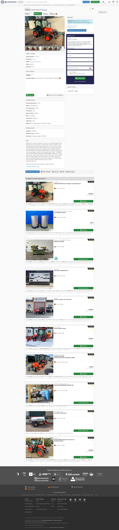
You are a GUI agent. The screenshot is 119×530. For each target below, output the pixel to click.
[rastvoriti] (59, 208)
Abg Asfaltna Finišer (76, 494)
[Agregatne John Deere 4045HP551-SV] (39, 279)
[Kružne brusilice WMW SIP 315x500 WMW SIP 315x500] (39, 250)
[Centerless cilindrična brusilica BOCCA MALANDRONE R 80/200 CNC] (39, 393)
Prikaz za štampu (46, 171)
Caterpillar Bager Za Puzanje (27, 494)
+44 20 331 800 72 (31, 487)
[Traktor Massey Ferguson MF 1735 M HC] (39, 308)
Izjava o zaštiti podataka (80, 81)
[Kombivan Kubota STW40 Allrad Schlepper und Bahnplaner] (39, 192)
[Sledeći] (63, 33)
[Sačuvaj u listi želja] (90, 9)
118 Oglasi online (71, 27)
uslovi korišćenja (61, 527)
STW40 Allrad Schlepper (35, 61)
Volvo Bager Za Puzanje (40, 494)
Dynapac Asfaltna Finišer (88, 494)
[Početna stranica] (25, 5)
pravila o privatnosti (53, 527)
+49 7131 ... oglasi (73, 91)
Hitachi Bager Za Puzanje (52, 494)
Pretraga (86, 2)
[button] (117, 2)
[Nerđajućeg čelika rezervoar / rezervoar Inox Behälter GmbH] (39, 221)
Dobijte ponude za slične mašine (77, 73)
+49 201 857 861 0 (55, 487)
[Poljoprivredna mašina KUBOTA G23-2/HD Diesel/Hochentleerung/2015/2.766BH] (39, 364)
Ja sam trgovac (73, 72)
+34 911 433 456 (31, 489)
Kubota (34, 59)
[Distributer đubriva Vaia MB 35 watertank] (39, 421)
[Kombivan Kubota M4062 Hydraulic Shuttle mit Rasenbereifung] (39, 448)
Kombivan (37, 56)
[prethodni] (26, 33)
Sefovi (96, 494)
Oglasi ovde (103, 12)
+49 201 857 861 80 (78, 487)
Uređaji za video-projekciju (64, 494)
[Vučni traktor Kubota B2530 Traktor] (39, 336)
